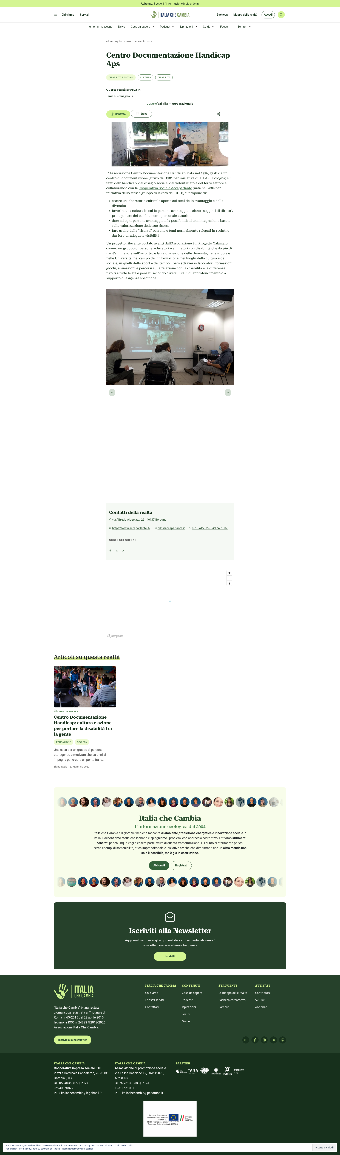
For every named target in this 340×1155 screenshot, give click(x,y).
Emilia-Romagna (118, 96)
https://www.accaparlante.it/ (131, 528)
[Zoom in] (229, 572)
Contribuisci (263, 993)
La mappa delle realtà (233, 993)
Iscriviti (170, 956)
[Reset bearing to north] (229, 583)
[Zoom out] (229, 578)
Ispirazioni (189, 1007)
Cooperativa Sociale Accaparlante (165, 188)
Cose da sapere (192, 993)
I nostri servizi (154, 1000)
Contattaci (152, 1007)
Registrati (181, 865)
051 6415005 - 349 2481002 (210, 528)
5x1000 (260, 1000)
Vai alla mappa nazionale (175, 103)
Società (82, 742)
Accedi (268, 14)
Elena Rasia (60, 766)
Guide (186, 1021)
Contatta (120, 114)
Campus (224, 1007)
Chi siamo (151, 993)
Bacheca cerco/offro (232, 1000)
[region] (170, 603)
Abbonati (159, 865)
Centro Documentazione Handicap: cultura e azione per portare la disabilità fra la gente (83, 726)
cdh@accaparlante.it (171, 528)
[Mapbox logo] (115, 636)
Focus (186, 1014)
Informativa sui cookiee (81, 1148)
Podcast (187, 1000)
